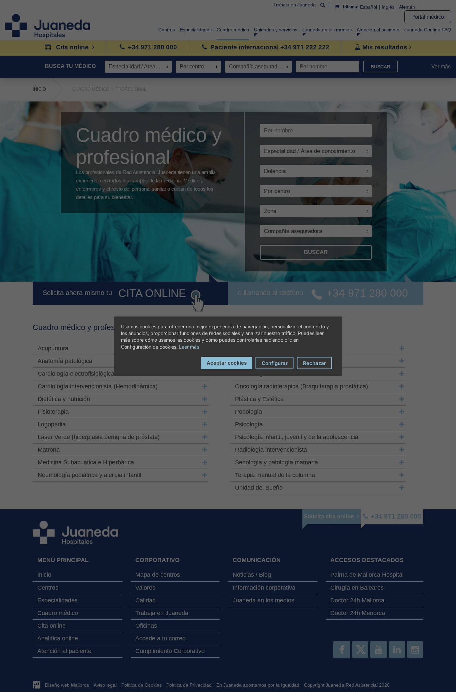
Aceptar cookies (227, 362)
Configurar (275, 363)
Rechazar (314, 363)
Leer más (189, 346)
